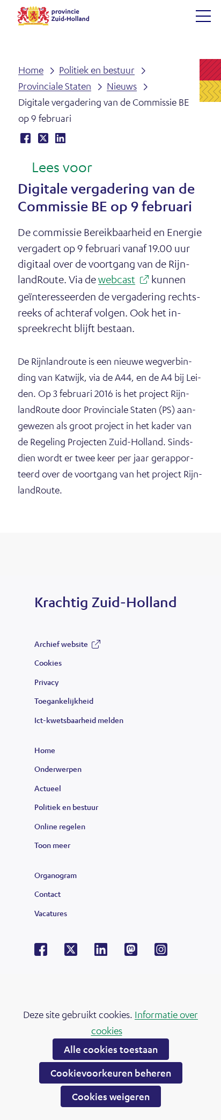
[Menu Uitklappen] (203, 16)
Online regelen (59, 826)
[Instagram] (160, 952)
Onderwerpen (58, 768)
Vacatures (50, 913)
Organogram (55, 875)
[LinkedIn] (100, 952)
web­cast (120, 280)
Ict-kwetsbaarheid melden (78, 720)
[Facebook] (40, 952)
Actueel (47, 788)
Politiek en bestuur (66, 807)
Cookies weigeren (111, 1096)
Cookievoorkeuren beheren (110, 1073)
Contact (47, 893)
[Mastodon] (130, 952)
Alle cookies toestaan (111, 1049)
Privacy (46, 682)
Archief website (61, 646)
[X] (70, 952)
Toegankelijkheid (63, 700)
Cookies (48, 662)
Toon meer (52, 847)
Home (44, 750)
